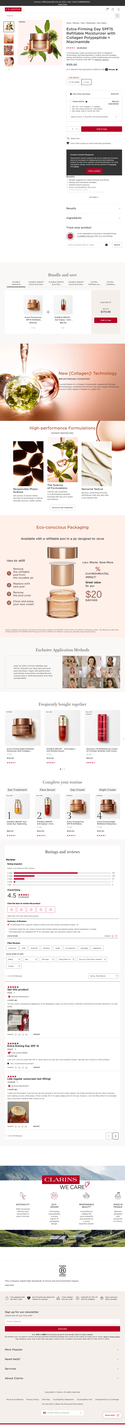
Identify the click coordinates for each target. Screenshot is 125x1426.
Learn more (9, 1285)
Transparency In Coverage (107, 1399)
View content (94, 171)
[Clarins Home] (13, 9)
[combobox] (94, 116)
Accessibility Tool (84, 1399)
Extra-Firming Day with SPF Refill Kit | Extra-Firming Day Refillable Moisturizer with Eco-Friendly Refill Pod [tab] (94, 283)
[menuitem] (106, 9)
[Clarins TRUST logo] (70, 236)
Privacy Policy (115, 1337)
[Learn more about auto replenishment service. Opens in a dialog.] (86, 102)
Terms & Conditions (14, 1399)
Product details (102, 60)
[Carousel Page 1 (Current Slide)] (60, 769)
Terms (105, 1337)
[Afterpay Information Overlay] (117, 69)
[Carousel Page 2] (62, 769)
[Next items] (9, 70)
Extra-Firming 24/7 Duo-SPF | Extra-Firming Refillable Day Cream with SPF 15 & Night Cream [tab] (110, 283)
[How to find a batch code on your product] (106, 244)
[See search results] (117, 15)
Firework (112, 164)
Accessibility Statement (63, 1399)
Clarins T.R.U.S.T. (85, 236)
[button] (9, 27)
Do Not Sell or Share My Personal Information (62, 1404)
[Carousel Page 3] (64, 769)
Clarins (76, 166)
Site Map (46, 1399)
